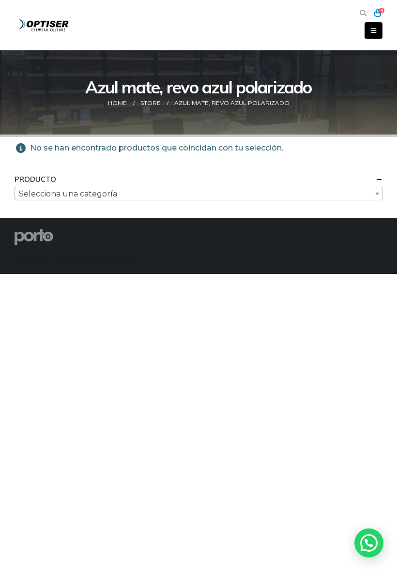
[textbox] (198, 194)
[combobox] (198, 193)
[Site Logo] (44, 25)
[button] (363, 13)
